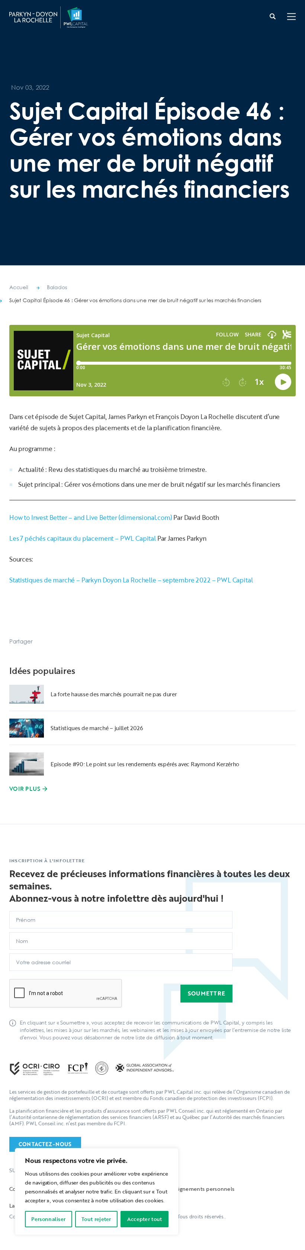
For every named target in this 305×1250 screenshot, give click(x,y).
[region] (97, 1191)
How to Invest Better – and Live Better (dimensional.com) (90, 517)
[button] (291, 17)
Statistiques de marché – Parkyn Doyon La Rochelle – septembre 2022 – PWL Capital (131, 580)
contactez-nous (45, 1144)
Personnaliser (48, 1219)
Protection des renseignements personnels (179, 1189)
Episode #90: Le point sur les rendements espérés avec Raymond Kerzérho (145, 764)
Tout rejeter (96, 1219)
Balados (57, 287)
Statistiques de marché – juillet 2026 (97, 728)
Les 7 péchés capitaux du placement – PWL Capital (82, 538)
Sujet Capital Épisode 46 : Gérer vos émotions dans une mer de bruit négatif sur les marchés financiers (135, 300)
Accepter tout (144, 1219)
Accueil (18, 287)
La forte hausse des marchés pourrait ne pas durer (114, 694)
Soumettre (206, 993)
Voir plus (25, 789)
